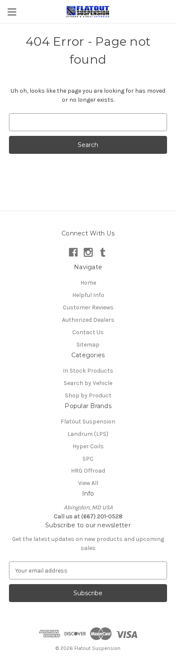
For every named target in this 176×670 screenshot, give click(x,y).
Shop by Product (88, 395)
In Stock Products (88, 370)
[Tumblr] (102, 252)
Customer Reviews (88, 307)
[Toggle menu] (11, 12)
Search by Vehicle (88, 383)
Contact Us (88, 332)
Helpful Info (88, 295)
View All (88, 483)
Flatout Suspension (88, 421)
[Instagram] (88, 252)
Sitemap (88, 344)
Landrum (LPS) (88, 434)
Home (88, 282)
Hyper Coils (88, 446)
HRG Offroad (88, 470)
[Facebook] (73, 252)
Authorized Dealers (88, 319)
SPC (88, 458)
